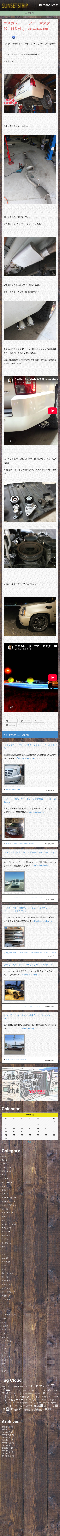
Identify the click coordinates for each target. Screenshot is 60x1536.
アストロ (5, 1193)
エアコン (13, 1390)
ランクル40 (6, 1356)
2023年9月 (6, 1437)
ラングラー (6, 1352)
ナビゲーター (48, 952)
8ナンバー (8, 843)
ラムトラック (7, 1344)
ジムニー (5, 1254)
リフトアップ (30, 1006)
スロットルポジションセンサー (37, 952)
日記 (3, 1367)
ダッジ (36, 1396)
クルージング (16, 1059)
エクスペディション (9, 1224)
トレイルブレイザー (9, 1292)
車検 (19, 789)
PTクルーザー (7, 1182)
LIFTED (7, 1006)
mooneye (12, 897)
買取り (40, 1006)
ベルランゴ (6, 1329)
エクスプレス (7, 1216)
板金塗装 (5, 1371)
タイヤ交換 (6, 1261)
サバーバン (38, 1394)
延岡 (16, 1409)
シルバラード (7, 1258)
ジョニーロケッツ (34, 897)
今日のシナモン (7, 1360)
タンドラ (5, 1277)
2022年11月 (6, 1442)
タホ (44, 952)
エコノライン (7, 1227)
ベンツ (4, 1333)
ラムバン (5, 1348)
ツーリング (22, 1059)
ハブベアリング (29, 1400)
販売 (8, 953)
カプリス (5, 1239)
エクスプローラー (8, 1220)
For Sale (5, 1178)
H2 (26, 1386)
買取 (37, 1006)
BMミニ (5, 1160)
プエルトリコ (46, 1400)
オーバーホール (28, 1394)
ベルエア (5, 1326)
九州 (30, 843)
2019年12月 (6, 1455)
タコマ (4, 1269)
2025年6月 (6, 1426)
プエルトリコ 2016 (9, 1314)
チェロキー (6, 1280)
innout (7, 897)
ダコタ (4, 1265)
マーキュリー (18, 1006)
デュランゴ (6, 1288)
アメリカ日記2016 (9, 1205)
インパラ (11, 1059)
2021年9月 (6, 1450)
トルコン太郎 (45, 1397)
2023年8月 (6, 1440)
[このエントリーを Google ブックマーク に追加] (13, 37)
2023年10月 (6, 1434)
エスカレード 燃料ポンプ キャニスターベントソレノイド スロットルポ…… (30, 909)
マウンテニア (24, 1006)
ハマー (4, 1307)
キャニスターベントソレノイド (24, 952)
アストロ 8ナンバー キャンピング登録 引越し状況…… (30, 800)
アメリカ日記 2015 (9, 1197)
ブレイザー (6, 1318)
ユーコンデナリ (22, 1402)
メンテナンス (7, 1341)
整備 (22, 1409)
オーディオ (6, 1235)
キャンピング (16, 843)
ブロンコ (5, 1322)
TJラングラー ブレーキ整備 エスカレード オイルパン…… (30, 746)
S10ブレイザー (7, 1190)
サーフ (4, 1246)
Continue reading (26, 758)
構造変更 (29, 1409)
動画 (3, 1363)
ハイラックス (7, 1299)
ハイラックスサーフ (9, 1303)
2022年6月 (6, 1445)
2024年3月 (6, 1429)
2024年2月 (6, 1432)
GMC (22, 1386)
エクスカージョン (8, 1212)
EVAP (7, 952)
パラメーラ (6, 1310)
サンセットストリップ (24, 843)
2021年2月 (6, 1453)
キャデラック (7, 1243)
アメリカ (16, 897)
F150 (4, 1175)
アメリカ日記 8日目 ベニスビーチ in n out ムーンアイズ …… (30, 854)
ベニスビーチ (41, 897)
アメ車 (12, 843)
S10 (3, 1186)
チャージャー (7, 1284)
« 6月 (29, 1141)
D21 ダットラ (7, 1171)
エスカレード (14, 789)
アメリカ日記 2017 (9, 1201)
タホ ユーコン (7, 1273)
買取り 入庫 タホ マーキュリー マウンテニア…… (30, 964)
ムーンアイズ (47, 897)
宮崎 (32, 843)
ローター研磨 (28, 1405)
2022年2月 (6, 1448)
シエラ (4, 1250)
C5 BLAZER (6, 1167)
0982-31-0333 (50, 5)
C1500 (4, 1163)
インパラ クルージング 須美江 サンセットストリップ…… (30, 1016)
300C (4, 1156)
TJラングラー (8, 789)
